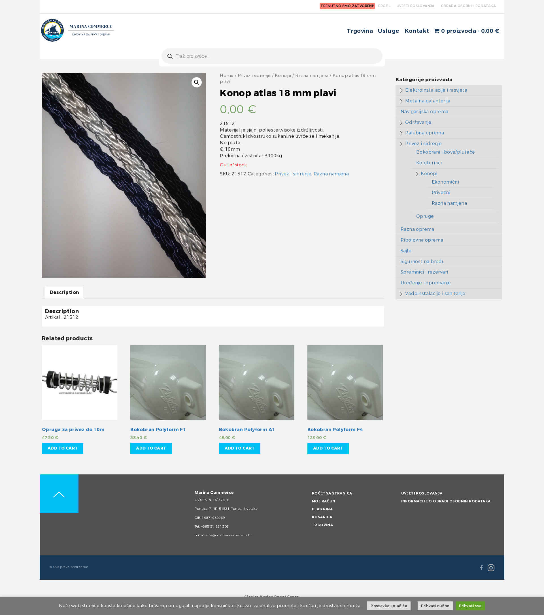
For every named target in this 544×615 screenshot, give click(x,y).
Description (64, 292)
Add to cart (63, 448)
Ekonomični (445, 182)
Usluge (388, 31)
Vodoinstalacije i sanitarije (435, 293)
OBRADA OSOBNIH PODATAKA (468, 6)
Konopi (283, 75)
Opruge (425, 216)
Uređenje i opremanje (426, 283)
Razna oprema (417, 229)
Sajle (406, 251)
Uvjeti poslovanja (422, 493)
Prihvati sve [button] (470, 605)
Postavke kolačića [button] (389, 605)
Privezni (441, 192)
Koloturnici (429, 163)
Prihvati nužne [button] (435, 605)
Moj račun (323, 501)
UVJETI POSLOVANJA (416, 6)
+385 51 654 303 (215, 526)
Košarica (322, 517)
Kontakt (417, 31)
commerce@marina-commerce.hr (223, 535)
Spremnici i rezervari (424, 272)
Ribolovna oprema (422, 240)
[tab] (64, 292)
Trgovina (360, 31)
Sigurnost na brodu (423, 262)
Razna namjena (312, 75)
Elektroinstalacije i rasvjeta (436, 90)
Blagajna (322, 509)
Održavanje (418, 122)
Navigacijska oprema (425, 112)
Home (227, 75)
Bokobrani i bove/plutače (445, 152)
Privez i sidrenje (254, 75)
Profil (384, 6)
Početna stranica (332, 493)
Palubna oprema (424, 133)
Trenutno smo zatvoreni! (347, 6)
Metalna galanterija (427, 101)
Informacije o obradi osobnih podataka (446, 501)
